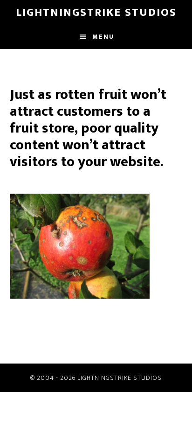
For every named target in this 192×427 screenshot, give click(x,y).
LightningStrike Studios (96, 12)
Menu (103, 36)
